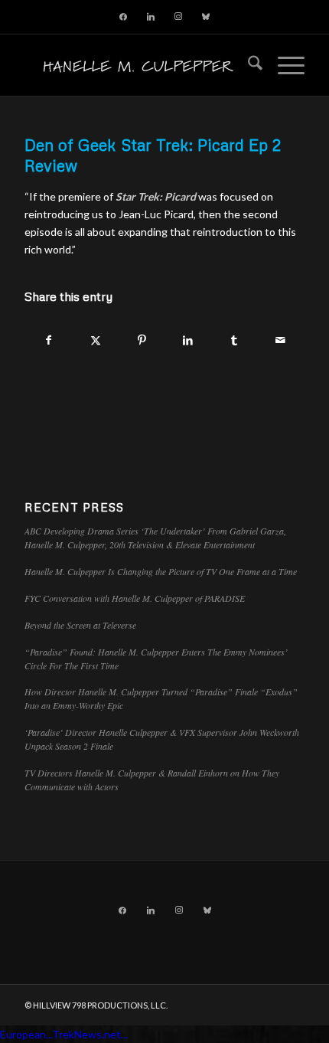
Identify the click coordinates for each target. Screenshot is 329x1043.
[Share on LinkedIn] (188, 340)
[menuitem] (247, 65)
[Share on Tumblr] (235, 340)
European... (26, 1034)
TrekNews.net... (90, 1034)
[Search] (247, 65)
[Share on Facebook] (48, 340)
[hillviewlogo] (136, 65)
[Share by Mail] (281, 340)
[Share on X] (96, 340)
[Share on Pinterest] (141, 340)
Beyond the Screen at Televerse (80, 625)
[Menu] (283, 65)
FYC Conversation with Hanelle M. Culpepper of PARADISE (134, 598)
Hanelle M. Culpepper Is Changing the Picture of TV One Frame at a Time (160, 571)
